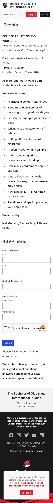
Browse (7, 14)
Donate (44, 14)
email (40, 450)
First (4, 254)
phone (30, 450)
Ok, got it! (26, 492)
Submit (8, 343)
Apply (30, 14)
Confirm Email (8, 312)
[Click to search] (22, 14)
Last (4, 266)
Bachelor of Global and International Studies (23, 5)
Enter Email (7, 300)
